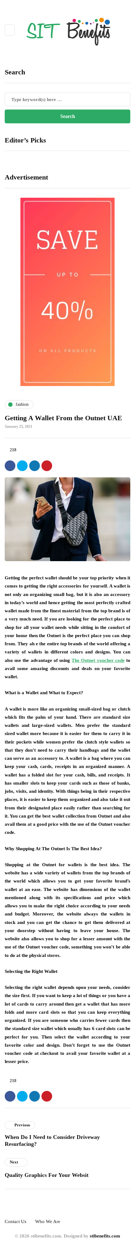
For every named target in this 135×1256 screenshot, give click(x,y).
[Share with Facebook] (10, 465)
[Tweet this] (22, 465)
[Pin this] (46, 465)
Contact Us (15, 1221)
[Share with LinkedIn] (34, 465)
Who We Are (47, 1221)
